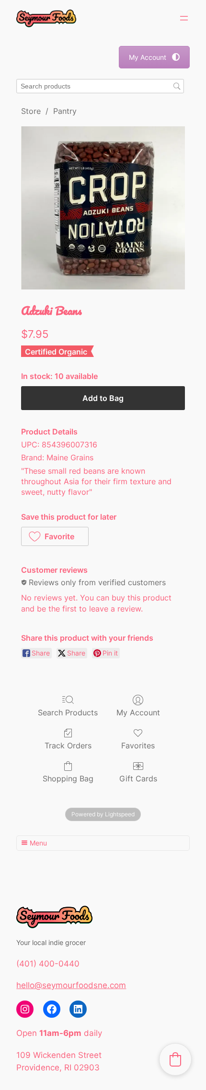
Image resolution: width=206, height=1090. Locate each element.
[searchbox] (100, 86)
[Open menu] (184, 18)
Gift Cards (138, 778)
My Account (147, 57)
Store (31, 111)
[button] (55, 536)
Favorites (138, 745)
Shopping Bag (68, 778)
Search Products (68, 712)
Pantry (65, 111)
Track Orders (68, 745)
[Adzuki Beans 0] (102, 207)
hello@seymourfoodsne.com (71, 985)
